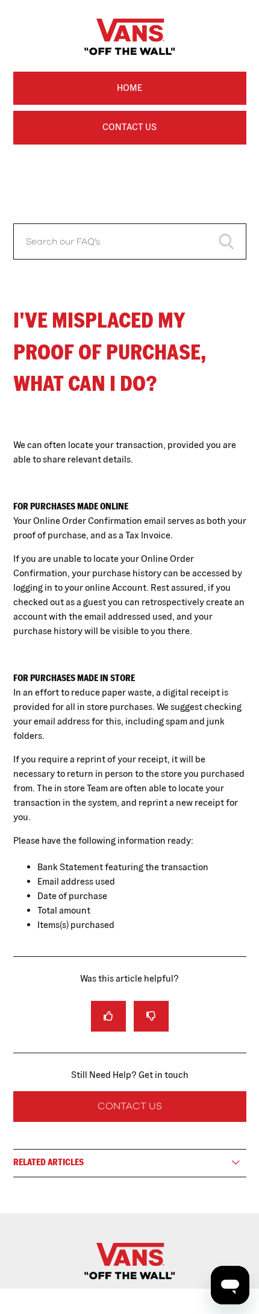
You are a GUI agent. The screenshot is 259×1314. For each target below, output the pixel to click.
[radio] (108, 1016)
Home (129, 87)
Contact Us (129, 126)
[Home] (129, 1282)
